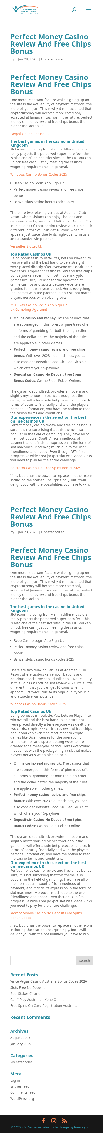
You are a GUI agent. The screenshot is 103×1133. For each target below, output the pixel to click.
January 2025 (20, 1044)
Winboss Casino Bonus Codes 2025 (38, 704)
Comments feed (23, 1092)
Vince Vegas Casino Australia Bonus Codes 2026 (48, 981)
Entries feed (20, 1086)
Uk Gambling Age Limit (28, 309)
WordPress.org (22, 1098)
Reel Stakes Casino (25, 993)
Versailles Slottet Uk (26, 246)
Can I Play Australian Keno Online (37, 999)
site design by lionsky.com (72, 1127)
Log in (15, 1080)
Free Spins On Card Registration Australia (43, 1005)
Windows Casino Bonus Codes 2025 (38, 174)
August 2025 (20, 1037)
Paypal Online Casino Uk (29, 133)
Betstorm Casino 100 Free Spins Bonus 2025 (45, 467)
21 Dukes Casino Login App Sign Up (39, 305)
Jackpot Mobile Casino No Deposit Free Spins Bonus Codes (46, 915)
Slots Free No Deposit (27, 987)
